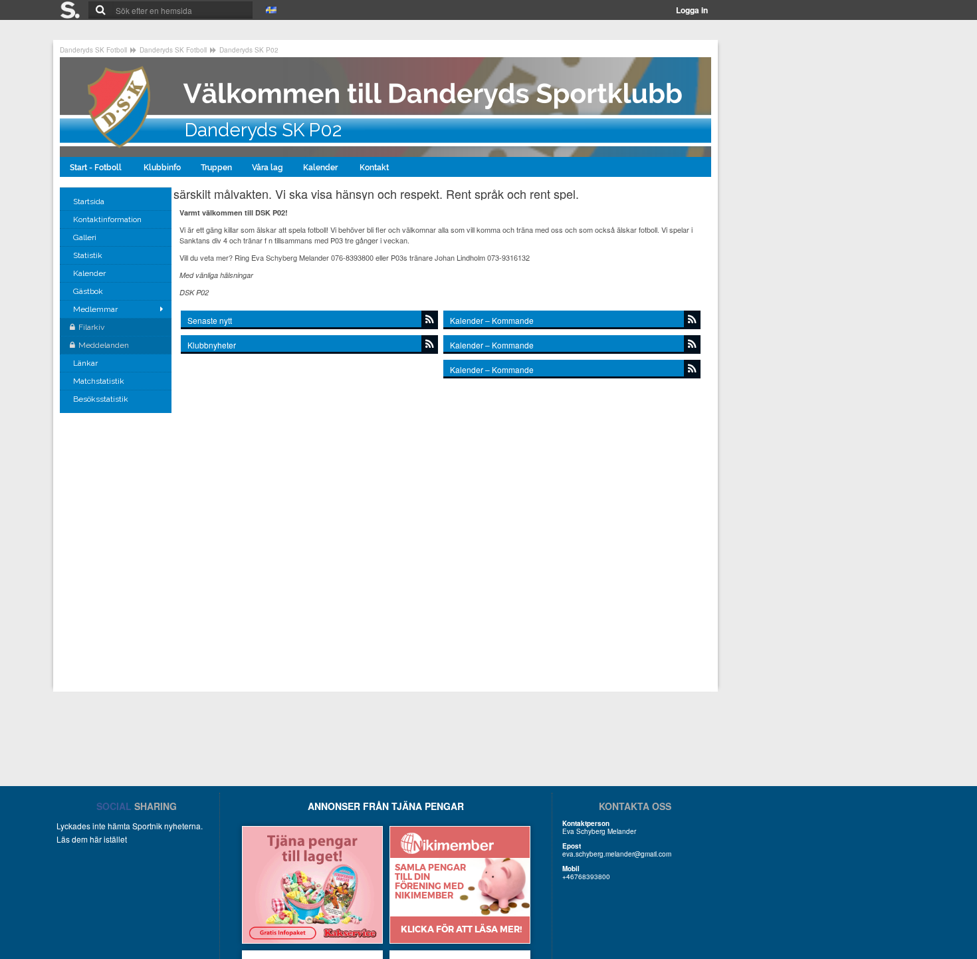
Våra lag (267, 167)
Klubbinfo (162, 167)
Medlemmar (95, 309)
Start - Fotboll (97, 167)
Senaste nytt (209, 320)
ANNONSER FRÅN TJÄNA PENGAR (386, 806)
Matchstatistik (99, 381)
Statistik (88, 255)
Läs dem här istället (91, 839)
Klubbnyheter (211, 344)
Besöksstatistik (101, 399)
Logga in (692, 10)
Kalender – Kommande (492, 320)
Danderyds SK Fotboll (93, 50)
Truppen (216, 167)
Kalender (321, 167)
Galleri (85, 237)
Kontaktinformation (108, 219)
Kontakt (375, 167)
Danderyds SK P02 (248, 50)
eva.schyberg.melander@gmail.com (616, 854)
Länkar (86, 363)
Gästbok (89, 291)
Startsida (89, 201)
